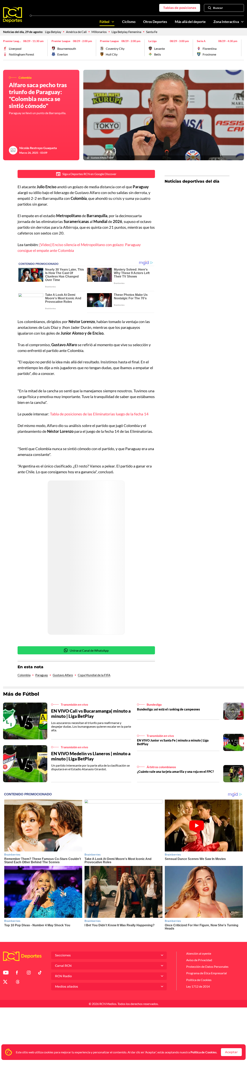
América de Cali (76, 32)
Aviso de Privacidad (199, 960)
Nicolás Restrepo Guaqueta (38, 148)
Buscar (218, 8)
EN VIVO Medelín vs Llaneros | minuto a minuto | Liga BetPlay (90, 756)
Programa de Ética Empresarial (206, 973)
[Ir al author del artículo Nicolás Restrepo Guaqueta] (13, 150)
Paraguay (41, 675)
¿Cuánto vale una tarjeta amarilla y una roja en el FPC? (175, 771)
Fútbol (104, 22)
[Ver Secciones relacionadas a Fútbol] (112, 22)
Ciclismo (128, 22)
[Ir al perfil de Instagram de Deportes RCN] (29, 973)
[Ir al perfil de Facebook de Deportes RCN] (17, 973)
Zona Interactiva (226, 22)
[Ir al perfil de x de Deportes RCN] (5, 982)
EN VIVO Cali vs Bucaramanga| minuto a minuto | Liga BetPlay (91, 713)
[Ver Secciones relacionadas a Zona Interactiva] (242, 22)
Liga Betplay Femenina (126, 32)
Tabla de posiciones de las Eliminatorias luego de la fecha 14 (99, 414)
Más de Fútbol (21, 694)
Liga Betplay (53, 32)
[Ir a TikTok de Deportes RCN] (39, 973)
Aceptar (231, 1052)
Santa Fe (151, 32)
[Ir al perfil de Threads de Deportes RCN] (17, 982)
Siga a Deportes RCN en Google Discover (89, 174)
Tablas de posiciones (179, 8)
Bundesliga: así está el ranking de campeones (168, 709)
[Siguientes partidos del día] (241, 48)
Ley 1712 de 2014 (198, 986)
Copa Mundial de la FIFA (94, 675)
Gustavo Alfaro (63, 675)
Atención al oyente (198, 953)
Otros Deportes (155, 22)
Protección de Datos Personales (207, 966)
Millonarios (99, 32)
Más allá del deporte (190, 22)
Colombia (24, 675)
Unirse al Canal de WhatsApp (89, 650)
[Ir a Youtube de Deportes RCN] (5, 973)
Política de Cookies (203, 1052)
